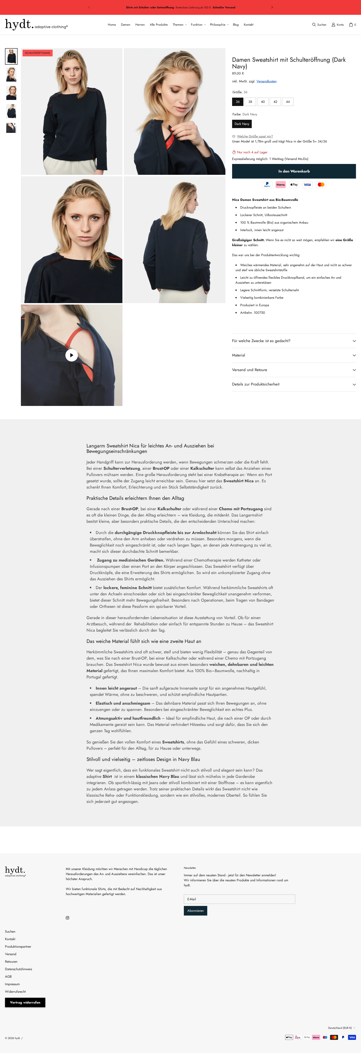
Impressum (12, 984)
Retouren (11, 961)
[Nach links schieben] (89, 7)
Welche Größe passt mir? (255, 136)
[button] (179, 25)
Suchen (10, 931)
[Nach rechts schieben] (272, 7)
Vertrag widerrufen (25, 1002)
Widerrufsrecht (15, 991)
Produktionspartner (18, 946)
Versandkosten (267, 81)
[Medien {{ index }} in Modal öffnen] (71, 111)
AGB (8, 976)
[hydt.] (36, 24)
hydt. (17, 1038)
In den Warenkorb (294, 171)
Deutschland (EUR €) (340, 1028)
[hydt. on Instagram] (67, 918)
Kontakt (10, 939)
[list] (123, 227)
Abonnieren (195, 910)
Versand (10, 954)
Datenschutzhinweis (18, 969)
